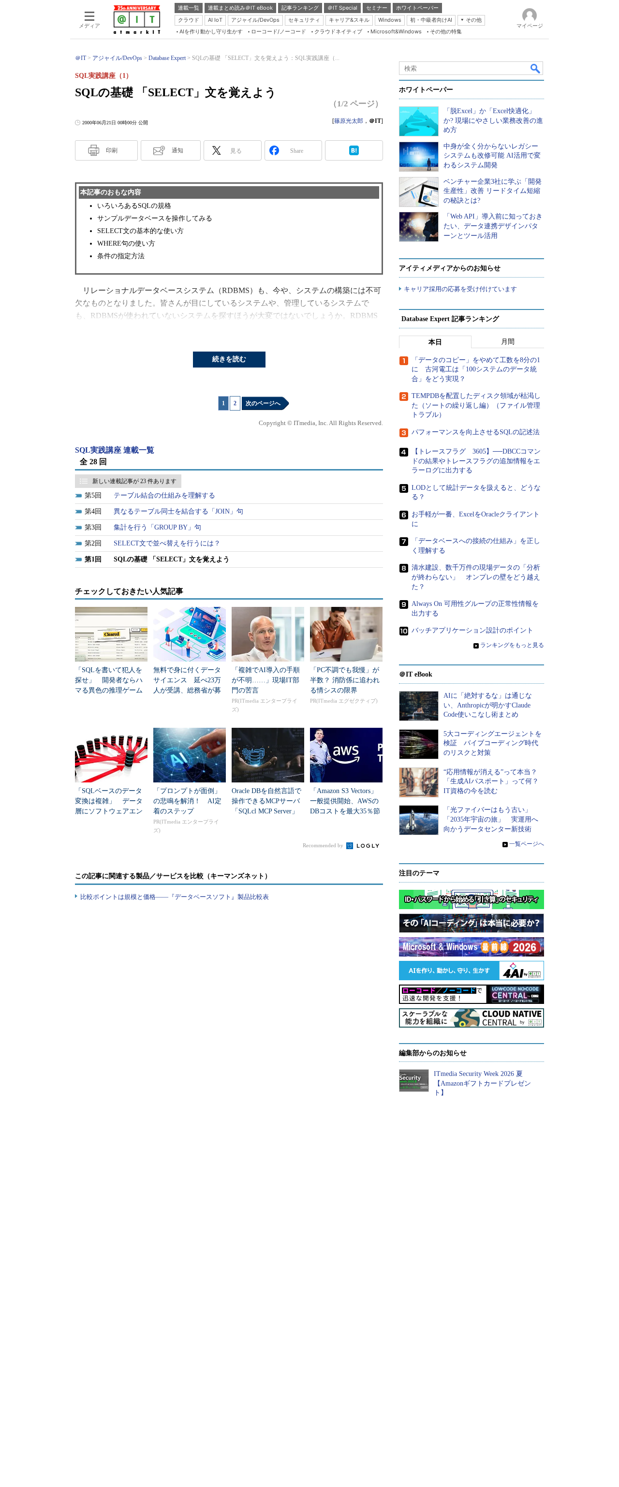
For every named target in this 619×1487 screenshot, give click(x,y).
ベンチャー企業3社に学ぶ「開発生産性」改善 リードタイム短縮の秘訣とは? (492, 191)
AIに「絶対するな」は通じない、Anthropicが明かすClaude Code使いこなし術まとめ (487, 705)
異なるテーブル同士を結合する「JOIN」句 (178, 511)
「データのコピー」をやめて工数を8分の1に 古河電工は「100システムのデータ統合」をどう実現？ (476, 369)
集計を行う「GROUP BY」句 (157, 527)
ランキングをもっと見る (512, 645)
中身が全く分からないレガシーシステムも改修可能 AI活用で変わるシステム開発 (492, 156)
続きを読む (229, 359)
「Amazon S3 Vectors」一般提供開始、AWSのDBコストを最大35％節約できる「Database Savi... (345, 811)
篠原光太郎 (348, 121)
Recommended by (324, 845)
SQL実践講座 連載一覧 (114, 450)
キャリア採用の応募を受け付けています (460, 289)
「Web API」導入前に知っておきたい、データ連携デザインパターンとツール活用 (493, 226)
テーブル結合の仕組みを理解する (164, 495)
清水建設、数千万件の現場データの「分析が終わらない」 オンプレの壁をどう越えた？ (476, 577)
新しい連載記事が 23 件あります (134, 481)
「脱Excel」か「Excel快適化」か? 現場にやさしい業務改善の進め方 (493, 120)
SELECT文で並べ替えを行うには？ (167, 543)
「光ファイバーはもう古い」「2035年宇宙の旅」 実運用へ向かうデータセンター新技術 (490, 819)
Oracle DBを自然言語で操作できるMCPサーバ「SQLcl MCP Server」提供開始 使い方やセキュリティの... (266, 811)
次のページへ (263, 403)
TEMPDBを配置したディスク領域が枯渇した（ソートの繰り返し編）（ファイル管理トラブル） (476, 405)
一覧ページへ (526, 843)
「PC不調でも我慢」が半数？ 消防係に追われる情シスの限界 (345, 680)
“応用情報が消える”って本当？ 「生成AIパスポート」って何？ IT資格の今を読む (494, 781)
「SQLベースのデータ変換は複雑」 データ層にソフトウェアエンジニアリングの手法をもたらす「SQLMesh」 (109, 811)
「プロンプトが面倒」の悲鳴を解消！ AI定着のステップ (187, 801)
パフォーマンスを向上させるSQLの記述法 (476, 432)
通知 (177, 150)
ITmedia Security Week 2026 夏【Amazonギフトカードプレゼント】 (482, 1083)
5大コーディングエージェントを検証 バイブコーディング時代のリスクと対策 (492, 743)
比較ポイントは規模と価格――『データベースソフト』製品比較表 (174, 896)
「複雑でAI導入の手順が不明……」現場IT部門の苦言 (266, 680)
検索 (536, 68)
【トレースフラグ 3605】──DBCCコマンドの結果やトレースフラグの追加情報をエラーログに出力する (476, 461)
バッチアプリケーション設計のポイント (472, 630)
